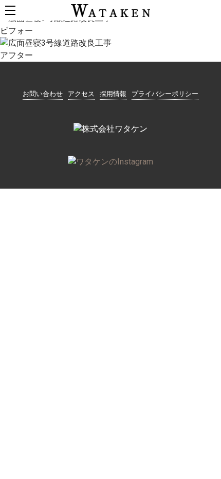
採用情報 (113, 94)
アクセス (81, 94)
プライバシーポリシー (165, 94)
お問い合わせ (43, 94)
